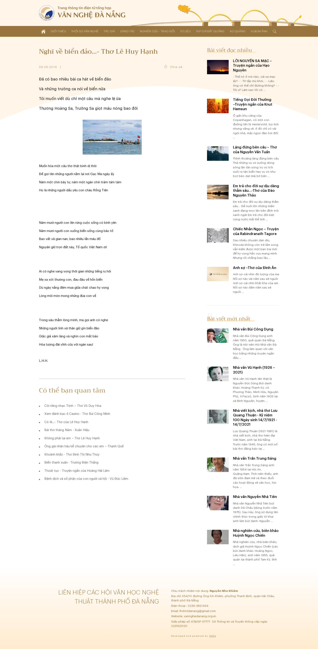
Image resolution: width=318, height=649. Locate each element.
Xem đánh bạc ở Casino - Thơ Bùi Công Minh (77, 413)
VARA (212, 636)
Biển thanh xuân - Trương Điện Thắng (71, 462)
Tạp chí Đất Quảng (210, 31)
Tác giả (109, 31)
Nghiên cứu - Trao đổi (157, 31)
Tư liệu (185, 31)
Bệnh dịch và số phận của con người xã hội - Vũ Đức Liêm (86, 478)
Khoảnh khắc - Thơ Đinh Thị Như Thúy (72, 454)
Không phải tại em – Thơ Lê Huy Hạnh (72, 438)
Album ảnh (259, 31)
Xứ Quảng (238, 31)
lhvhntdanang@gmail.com (198, 611)
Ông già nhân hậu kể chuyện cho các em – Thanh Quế (84, 446)
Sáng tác (127, 31)
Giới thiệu (58, 31)
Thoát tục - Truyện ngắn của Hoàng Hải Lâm (76, 470)
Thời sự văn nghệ (84, 31)
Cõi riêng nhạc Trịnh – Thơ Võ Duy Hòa (72, 405)
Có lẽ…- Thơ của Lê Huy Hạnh (66, 422)
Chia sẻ (176, 67)
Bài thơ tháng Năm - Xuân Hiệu (66, 430)
